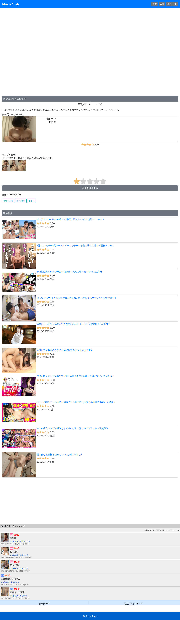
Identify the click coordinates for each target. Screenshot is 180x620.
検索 (169, 4)
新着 (155, 4)
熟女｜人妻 (8, 201)
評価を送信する (90, 188)
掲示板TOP (44, 603)
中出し (31, 201)
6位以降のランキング (132, 603)
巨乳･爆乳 (20, 201)
